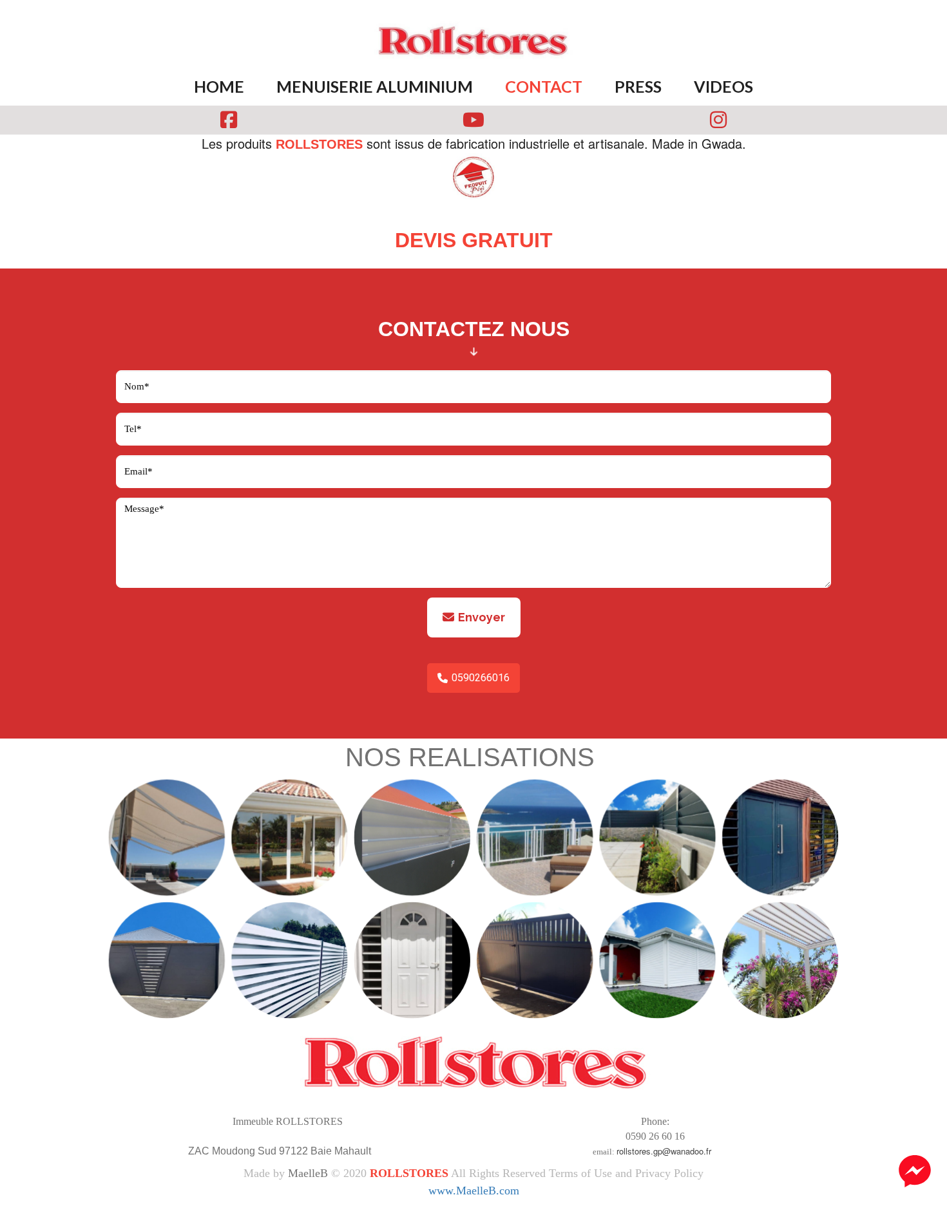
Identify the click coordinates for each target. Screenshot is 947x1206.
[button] (915, 1172)
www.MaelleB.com (473, 1190)
